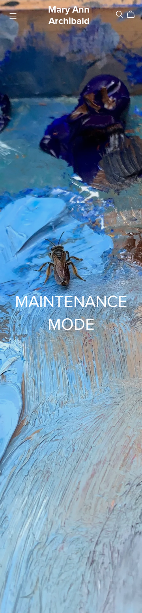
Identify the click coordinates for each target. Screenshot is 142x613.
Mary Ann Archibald (69, 15)
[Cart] (134, 14)
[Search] (119, 14)
